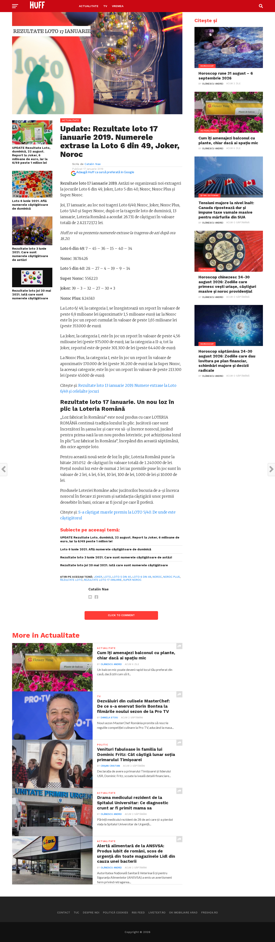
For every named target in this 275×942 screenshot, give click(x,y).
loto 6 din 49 (141, 576)
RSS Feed (138, 912)
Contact (63, 912)
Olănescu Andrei (111, 664)
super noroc (132, 579)
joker (98, 576)
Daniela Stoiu (109, 717)
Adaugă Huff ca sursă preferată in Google (105, 172)
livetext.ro (156, 912)
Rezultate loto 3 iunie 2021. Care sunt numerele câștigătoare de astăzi (30, 254)
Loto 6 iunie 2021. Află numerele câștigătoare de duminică (30, 204)
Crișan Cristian (110, 766)
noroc (157, 576)
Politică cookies (115, 912)
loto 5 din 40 (121, 576)
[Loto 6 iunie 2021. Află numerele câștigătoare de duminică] (32, 196)
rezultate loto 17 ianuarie (103, 579)
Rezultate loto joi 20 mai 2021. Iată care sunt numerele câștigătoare (31, 294)
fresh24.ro (209, 912)
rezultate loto (71, 579)
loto (107, 576)
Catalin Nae (93, 164)
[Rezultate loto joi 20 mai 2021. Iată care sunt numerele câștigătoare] (32, 286)
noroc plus (171, 576)
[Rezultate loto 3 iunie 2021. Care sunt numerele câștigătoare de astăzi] (32, 244)
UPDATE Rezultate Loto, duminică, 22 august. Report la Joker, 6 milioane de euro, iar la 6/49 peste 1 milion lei (31, 155)
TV (105, 6)
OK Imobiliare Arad (183, 912)
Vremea (117, 6)
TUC (76, 912)
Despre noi (91, 912)
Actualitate (88, 6)
